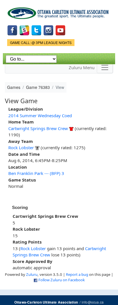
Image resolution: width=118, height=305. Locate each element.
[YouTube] (60, 29)
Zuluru (32, 274)
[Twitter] (36, 29)
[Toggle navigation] (105, 67)
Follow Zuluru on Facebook (61, 279)
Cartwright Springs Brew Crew (38, 128)
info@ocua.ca (93, 302)
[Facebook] (12, 29)
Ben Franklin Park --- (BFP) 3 (36, 173)
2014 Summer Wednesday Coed (40, 115)
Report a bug (77, 274)
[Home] (59, 11)
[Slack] (24, 29)
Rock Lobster (21, 147)
